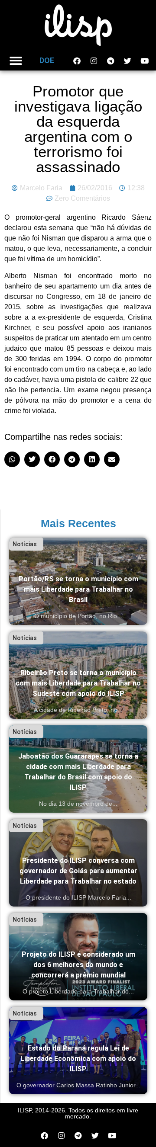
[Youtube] (144, 60)
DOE (46, 60)
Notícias (25, 544)
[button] (16, 61)
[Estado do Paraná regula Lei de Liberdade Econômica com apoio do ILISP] (78, 1050)
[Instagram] (93, 60)
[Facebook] (76, 60)
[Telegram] (110, 60)
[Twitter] (127, 60)
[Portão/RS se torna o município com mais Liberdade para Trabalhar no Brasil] (78, 581)
